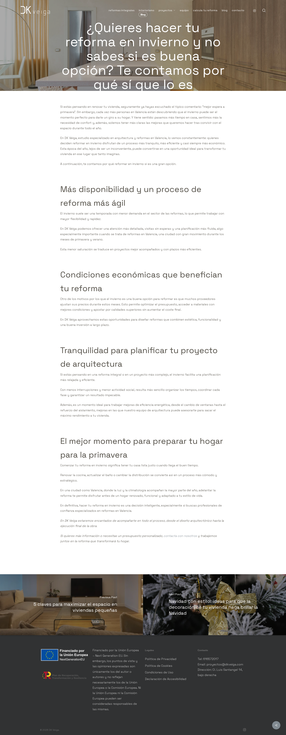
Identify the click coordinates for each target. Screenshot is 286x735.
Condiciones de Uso (159, 672)
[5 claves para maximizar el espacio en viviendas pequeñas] (71, 604)
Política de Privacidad (160, 659)
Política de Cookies (158, 666)
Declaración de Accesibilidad (165, 679)
